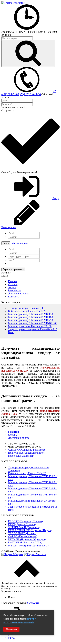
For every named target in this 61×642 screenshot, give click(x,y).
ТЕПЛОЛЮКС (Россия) (22, 533)
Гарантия (13, 431)
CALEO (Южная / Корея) (22, 536)
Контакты (13, 296)
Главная (12, 281)
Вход (55, 198)
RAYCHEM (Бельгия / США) (25, 542)
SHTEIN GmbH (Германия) (23, 527)
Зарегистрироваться (13, 269)
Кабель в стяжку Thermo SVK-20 (27, 473)
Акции (12, 287)
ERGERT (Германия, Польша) (25, 521)
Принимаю (11, 629)
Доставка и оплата (18, 293)
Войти (6, 243)
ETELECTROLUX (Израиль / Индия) (30, 530)
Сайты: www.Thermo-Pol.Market (26, 449)
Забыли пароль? (20, 243)
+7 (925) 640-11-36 (30, 94)
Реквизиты (14, 290)
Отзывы (12, 284)
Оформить (33, 602)
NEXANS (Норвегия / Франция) (27, 539)
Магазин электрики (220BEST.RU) (28, 545)
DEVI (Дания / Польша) (22, 524)
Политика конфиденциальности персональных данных (26, 454)
